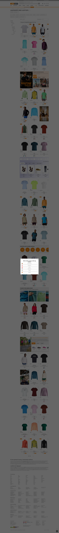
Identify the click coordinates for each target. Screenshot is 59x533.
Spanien (29, 272)
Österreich (29, 265)
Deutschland (29, 263)
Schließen (38, 259)
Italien (29, 270)
